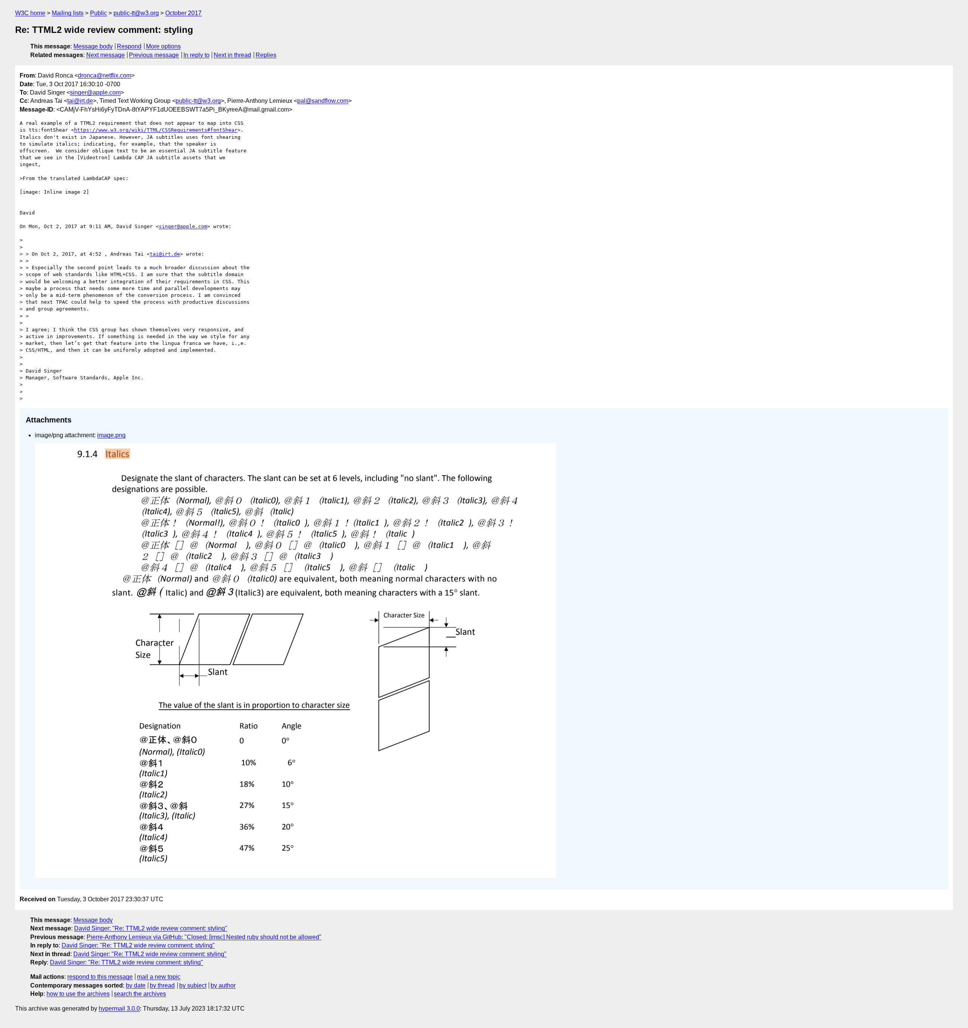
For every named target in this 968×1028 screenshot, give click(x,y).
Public (98, 13)
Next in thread (232, 55)
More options (163, 46)
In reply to (196, 55)
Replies (266, 55)
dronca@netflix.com (104, 75)
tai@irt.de (80, 101)
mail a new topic (158, 977)
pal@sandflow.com (322, 101)
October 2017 (183, 13)
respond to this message (100, 977)
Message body (93, 46)
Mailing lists (68, 13)
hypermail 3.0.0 (119, 1008)
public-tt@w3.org (136, 13)
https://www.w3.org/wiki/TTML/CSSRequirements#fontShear (155, 130)
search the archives (140, 994)
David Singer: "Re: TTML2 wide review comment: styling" (150, 928)
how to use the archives (78, 994)
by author (223, 985)
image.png (111, 435)
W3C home (30, 13)
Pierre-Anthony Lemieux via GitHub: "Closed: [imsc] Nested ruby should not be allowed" (204, 937)
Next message (105, 55)
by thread (162, 985)
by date (136, 985)
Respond (129, 46)
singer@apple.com (95, 92)
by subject (192, 985)
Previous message (154, 55)
